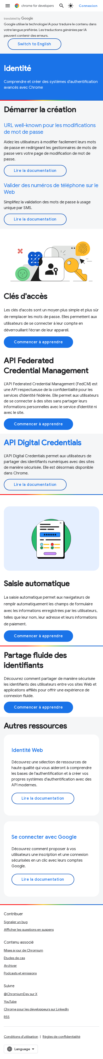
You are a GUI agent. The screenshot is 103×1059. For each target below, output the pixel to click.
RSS (7, 1017)
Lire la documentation (35, 170)
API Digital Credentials (42, 442)
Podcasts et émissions (20, 973)
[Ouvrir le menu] (7, 5)
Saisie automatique (37, 583)
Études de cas (14, 958)
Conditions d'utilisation (21, 1036)
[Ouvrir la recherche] (61, 6)
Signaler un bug (16, 922)
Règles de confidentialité (61, 1036)
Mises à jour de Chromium (23, 950)
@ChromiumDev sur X (20, 994)
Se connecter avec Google (44, 837)
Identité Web (27, 750)
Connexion (88, 6)
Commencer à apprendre (38, 342)
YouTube (10, 1001)
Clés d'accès (25, 296)
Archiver (10, 965)
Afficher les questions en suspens (29, 929)
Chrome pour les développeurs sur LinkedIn (36, 1009)
